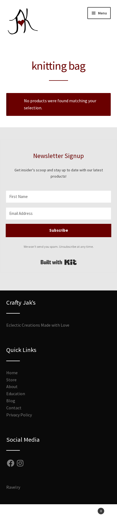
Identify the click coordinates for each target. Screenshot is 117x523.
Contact (13, 407)
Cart (90, 509)
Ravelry (13, 487)
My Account (19, 514)
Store (11, 379)
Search (58, 514)
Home (12, 372)
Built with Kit (59, 262)
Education (15, 393)
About (12, 386)
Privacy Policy (19, 414)
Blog (10, 400)
